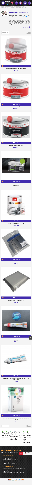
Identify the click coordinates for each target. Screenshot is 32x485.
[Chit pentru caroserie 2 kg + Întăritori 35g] (16, 88)
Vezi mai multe (26, 27)
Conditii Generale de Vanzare (10, 463)
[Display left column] (30, 338)
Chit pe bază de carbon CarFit (16, 145)
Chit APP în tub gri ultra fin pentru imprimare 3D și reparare (16, 339)
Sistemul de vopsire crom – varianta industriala (14, 472)
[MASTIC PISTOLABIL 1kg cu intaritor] (16, 205)
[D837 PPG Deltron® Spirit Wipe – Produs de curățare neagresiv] (16, 399)
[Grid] (27, 33)
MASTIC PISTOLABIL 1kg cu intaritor (16, 223)
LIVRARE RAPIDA (7, 458)
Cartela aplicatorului (8, 470)
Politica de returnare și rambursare (11, 459)
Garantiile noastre (7, 460)
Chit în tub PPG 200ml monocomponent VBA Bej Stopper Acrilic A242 (16, 379)
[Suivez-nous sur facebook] (5, 452)
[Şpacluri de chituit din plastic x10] (16, 282)
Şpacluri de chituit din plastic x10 (16, 300)
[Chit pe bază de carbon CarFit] (16, 127)
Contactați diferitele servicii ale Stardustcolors (14, 468)
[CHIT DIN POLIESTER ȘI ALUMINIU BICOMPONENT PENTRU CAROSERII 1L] (16, 165)
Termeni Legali (6, 462)
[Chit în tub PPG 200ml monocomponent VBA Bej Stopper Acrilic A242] (16, 360)
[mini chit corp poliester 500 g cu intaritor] (16, 50)
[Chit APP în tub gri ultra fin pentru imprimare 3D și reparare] (16, 320)
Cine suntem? (6, 471)
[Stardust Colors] (9, 2)
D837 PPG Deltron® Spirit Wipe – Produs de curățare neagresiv (16, 419)
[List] (29, 33)
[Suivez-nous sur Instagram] (14, 452)
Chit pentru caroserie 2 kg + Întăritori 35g (16, 107)
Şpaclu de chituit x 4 (16, 262)
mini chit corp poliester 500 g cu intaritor (16, 68)
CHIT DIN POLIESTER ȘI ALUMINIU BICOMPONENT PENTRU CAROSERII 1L (16, 184)
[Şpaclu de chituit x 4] (16, 243)
